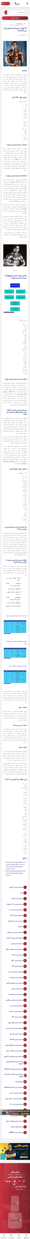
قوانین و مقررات (19, 1189)
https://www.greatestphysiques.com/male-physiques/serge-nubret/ (16, 873)
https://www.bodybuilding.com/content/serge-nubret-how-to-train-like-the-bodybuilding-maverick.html (16, 865)
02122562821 (18, 1175)
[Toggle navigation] (27, 3)
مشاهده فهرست (15, 18)
